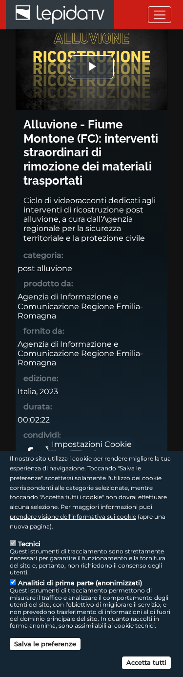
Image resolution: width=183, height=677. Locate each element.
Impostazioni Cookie (92, 444)
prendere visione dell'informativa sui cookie (73, 516)
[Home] (60, 14)
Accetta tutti (146, 662)
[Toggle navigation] (159, 14)
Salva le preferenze (45, 644)
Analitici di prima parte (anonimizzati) (80, 583)
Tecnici (29, 544)
